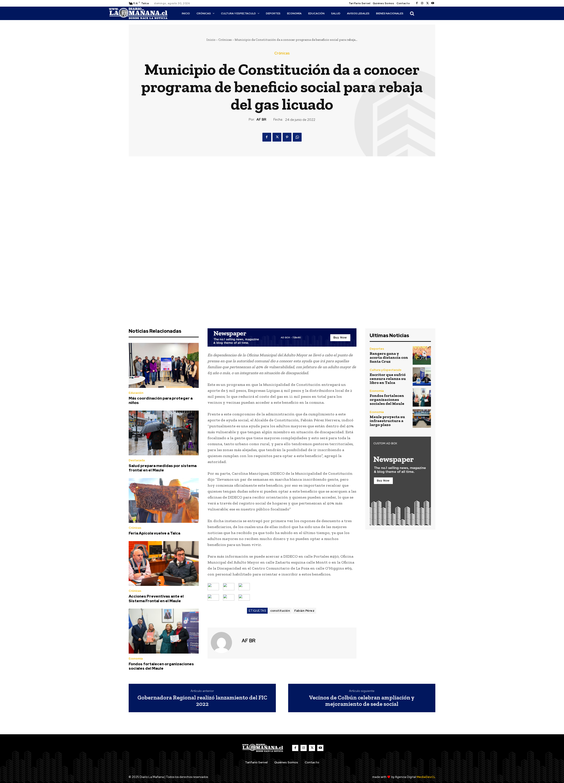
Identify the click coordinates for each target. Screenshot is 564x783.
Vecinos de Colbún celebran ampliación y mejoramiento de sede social (361, 700)
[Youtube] (432, 3)
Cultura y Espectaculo (385, 369)
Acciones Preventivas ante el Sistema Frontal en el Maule (156, 598)
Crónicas (225, 40)
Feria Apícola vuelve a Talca (154, 533)
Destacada (137, 460)
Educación (136, 392)
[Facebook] (416, 3)
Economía (136, 658)
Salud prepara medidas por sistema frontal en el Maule (163, 468)
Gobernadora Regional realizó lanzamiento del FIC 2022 (202, 700)
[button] (412, 13)
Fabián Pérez (304, 611)
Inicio (210, 40)
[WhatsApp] (297, 137)
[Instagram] (422, 3)
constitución (280, 611)
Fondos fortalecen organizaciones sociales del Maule (161, 666)
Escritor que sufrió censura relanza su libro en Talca (388, 378)
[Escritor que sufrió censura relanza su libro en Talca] (422, 376)
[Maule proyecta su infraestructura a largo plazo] (422, 418)
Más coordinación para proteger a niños (161, 400)
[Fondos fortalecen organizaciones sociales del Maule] (164, 631)
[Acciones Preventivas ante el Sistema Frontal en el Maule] (164, 563)
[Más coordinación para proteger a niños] (164, 365)
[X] (427, 3)
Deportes (377, 348)
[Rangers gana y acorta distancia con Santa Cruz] (422, 355)
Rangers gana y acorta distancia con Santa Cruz (389, 357)
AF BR (261, 119)
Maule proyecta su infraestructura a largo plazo (387, 420)
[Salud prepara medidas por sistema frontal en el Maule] (164, 433)
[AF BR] (224, 642)
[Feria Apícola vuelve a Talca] (164, 500)
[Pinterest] (287, 137)
